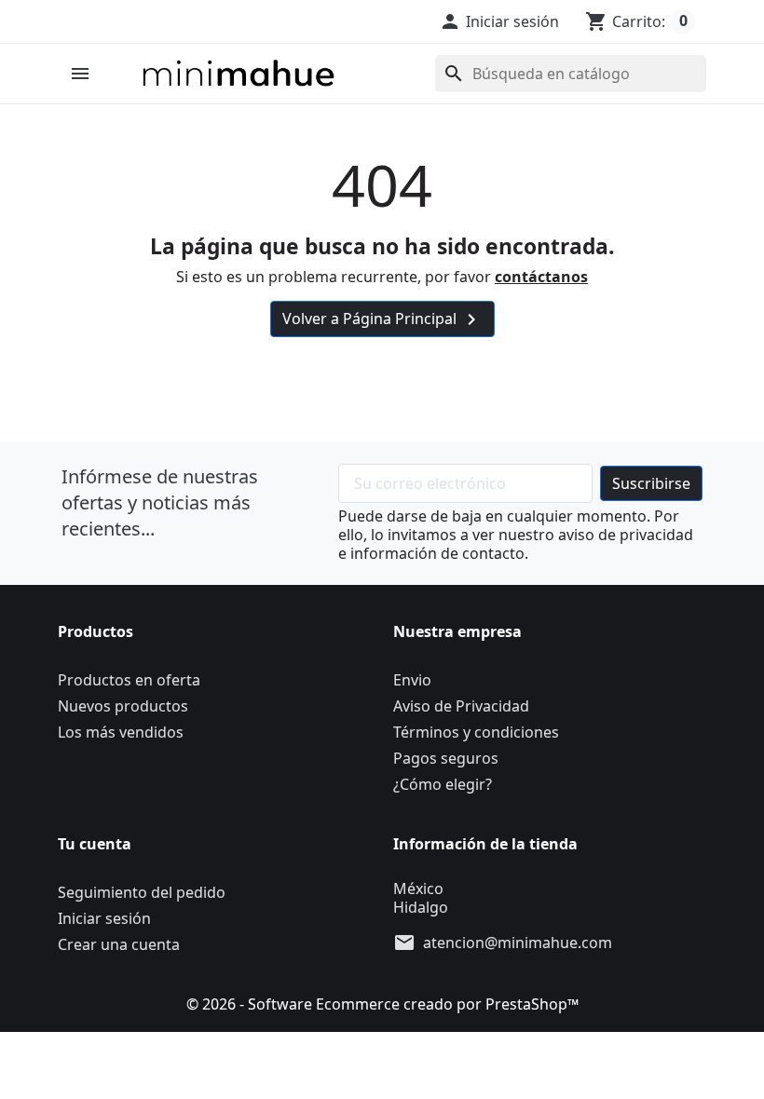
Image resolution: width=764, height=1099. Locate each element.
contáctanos (541, 276)
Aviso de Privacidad (461, 706)
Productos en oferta (129, 680)
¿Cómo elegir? (442, 784)
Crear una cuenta (119, 944)
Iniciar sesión (104, 918)
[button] (499, 21)
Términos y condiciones (476, 732)
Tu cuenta (94, 843)
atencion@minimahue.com (517, 942)
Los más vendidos (121, 732)
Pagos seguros (445, 758)
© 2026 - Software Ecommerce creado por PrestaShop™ (382, 1004)
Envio (412, 680)
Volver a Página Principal (382, 320)
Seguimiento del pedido (141, 892)
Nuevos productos (123, 706)
